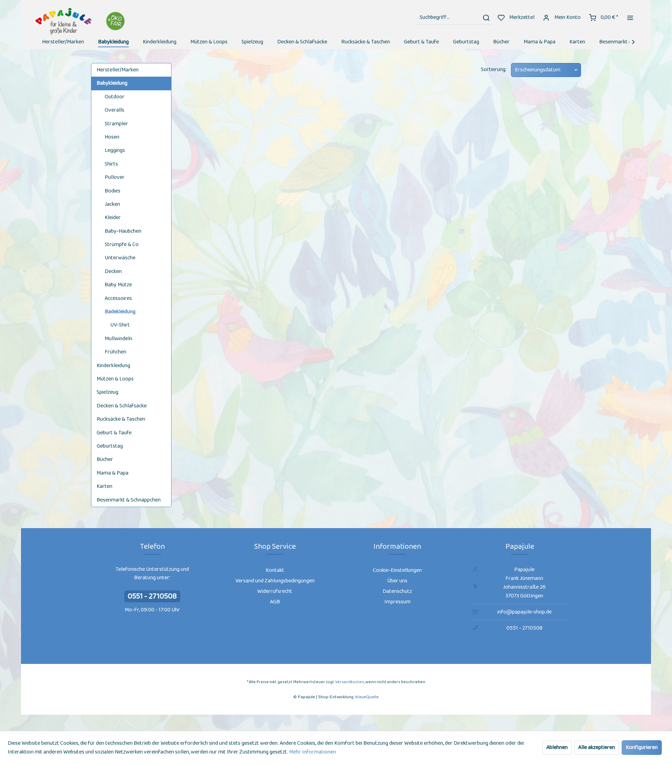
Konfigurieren (642, 747)
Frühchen (115, 352)
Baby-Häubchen (123, 231)
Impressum (397, 601)
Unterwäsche (120, 257)
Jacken (112, 204)
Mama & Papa (112, 473)
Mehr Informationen (312, 752)
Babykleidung (112, 83)
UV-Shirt (120, 325)
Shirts (111, 164)
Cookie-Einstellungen (397, 570)
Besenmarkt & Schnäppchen (129, 500)
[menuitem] (454, 17)
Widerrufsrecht (274, 591)
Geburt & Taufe (114, 432)
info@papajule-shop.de (524, 612)
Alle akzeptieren (596, 747)
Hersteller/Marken (118, 69)
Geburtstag (110, 446)
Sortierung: (493, 69)
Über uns (397, 580)
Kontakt (275, 570)
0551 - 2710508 (152, 596)
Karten (104, 486)
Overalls (114, 110)
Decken (113, 271)
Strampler (116, 123)
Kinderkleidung (113, 365)
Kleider (113, 217)
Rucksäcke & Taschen (121, 419)
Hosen (112, 137)
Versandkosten (349, 682)
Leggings (115, 150)
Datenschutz (397, 591)
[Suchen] (486, 17)
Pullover (115, 177)
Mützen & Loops (115, 378)
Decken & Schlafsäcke (122, 405)
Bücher (105, 459)
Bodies (112, 191)
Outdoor (115, 96)
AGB (275, 601)
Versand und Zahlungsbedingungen (275, 580)
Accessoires (118, 298)
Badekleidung (120, 311)
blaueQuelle (367, 697)
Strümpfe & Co (122, 244)
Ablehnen (557, 747)
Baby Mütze (118, 284)
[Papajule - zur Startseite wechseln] (81, 21)
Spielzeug (107, 392)
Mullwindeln (118, 338)
